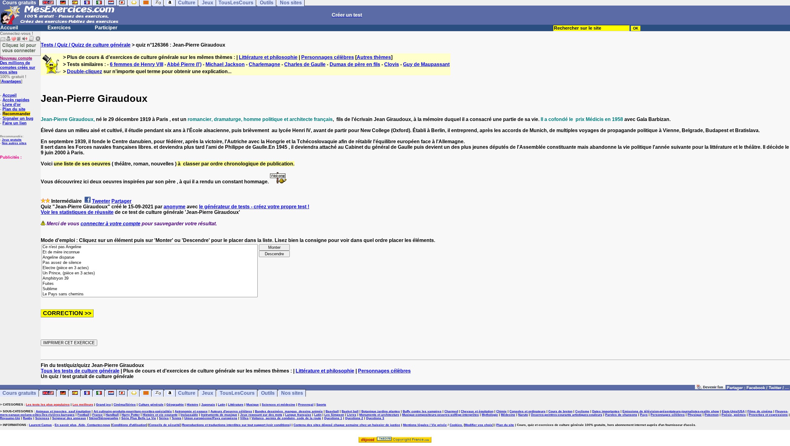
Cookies (456, 425)
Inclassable (189, 414)
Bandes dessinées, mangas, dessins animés (289, 411)
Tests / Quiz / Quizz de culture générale (86, 45)
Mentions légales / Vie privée (425, 425)
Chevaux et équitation (477, 411)
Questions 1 (333, 418)
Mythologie (490, 414)
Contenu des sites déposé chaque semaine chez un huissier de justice (346, 425)
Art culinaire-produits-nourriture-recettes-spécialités (133, 411)
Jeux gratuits (12, 139)
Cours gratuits (19, 393)
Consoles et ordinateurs (527, 411)
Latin (221, 404)
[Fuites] (149, 283)
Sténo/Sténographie (103, 418)
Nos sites (292, 393)
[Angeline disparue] (149, 257)
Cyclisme (582, 411)
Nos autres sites (14, 143)
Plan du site (13, 109)
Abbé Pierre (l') (184, 64)
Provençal (306, 404)
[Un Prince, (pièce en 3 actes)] (149, 273)
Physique (695, 414)
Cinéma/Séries (125, 404)
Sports (321, 404)
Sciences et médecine (278, 404)
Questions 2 (354, 418)
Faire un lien (14, 123)
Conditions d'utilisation (129, 425)
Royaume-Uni (10, 418)
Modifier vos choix (479, 425)
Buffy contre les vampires (422, 411)
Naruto (523, 414)
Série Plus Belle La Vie (138, 418)
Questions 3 (375, 418)
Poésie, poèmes (733, 414)
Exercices (59, 27)
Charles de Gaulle (305, 64)
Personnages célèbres (327, 57)
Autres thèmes (374, 57)
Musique (252, 404)
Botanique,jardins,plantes (380, 411)
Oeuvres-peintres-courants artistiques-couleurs (566, 414)
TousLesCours (237, 393)
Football (83, 414)
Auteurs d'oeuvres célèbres (231, 411)
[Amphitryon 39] (149, 278)
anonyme (174, 206)
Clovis (391, 64)
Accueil (9, 27)
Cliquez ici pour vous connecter (19, 47)
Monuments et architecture (379, 414)
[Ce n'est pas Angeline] (149, 247)
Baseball (332, 411)
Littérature (235, 404)
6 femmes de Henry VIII (136, 64)
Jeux (207, 393)
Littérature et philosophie (268, 57)
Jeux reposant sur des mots (261, 414)
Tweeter (101, 201)
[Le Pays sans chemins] (149, 294)
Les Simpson (334, 414)
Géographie (175, 404)
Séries (164, 418)
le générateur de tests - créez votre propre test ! (254, 206)
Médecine (508, 414)
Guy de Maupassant (426, 64)
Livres (351, 414)
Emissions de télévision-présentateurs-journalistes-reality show (670, 411)
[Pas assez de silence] (149, 262)
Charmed (451, 411)
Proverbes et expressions (768, 414)
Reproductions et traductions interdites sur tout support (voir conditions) (236, 425)
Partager (121, 201)
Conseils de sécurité (164, 425)
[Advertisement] (18, 190)
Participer (106, 27)
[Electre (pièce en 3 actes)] (149, 268)
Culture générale (151, 404)
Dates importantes (606, 411)
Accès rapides (15, 100)
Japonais (208, 404)
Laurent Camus (40, 425)
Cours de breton (560, 411)
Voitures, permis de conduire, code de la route (286, 418)
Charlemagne (264, 64)
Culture (186, 393)
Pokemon (712, 414)
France (97, 414)
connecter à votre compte (110, 223)
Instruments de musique (219, 414)
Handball (112, 414)
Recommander (16, 113)
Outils (268, 393)
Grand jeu (103, 404)
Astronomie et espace (191, 411)
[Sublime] (149, 289)
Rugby (27, 418)
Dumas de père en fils (355, 64)
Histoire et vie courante (160, 414)
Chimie (501, 411)
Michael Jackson (225, 64)
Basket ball (350, 411)
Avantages (11, 81)
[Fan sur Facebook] (710, 387)
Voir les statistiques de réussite (77, 212)
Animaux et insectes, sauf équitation (63, 411)
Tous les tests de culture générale (80, 370)
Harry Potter (131, 414)
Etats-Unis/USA (733, 411)
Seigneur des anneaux (69, 418)
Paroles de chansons (621, 414)
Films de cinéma (759, 411)
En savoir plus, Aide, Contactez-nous (82, 425)
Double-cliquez (84, 71)
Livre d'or (11, 104)
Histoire (192, 404)
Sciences (42, 418)
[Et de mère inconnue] (149, 252)
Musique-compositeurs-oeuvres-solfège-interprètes (440, 414)
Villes (244, 418)
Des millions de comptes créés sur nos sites (17, 65)
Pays (644, 414)
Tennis (176, 418)
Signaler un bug (17, 118)
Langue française (298, 414)
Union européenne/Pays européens (210, 418)
